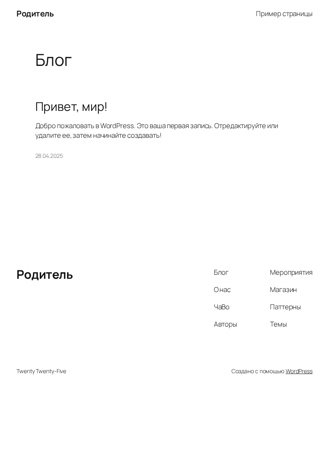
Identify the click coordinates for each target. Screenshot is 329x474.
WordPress (299, 371)
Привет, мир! (71, 106)
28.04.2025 (49, 155)
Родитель (34, 13)
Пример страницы (284, 13)
